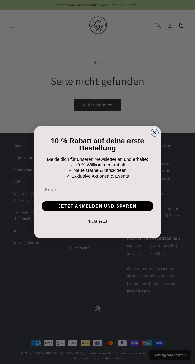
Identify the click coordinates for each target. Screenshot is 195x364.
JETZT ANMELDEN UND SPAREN (97, 206)
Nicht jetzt (98, 221)
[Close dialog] (154, 132)
